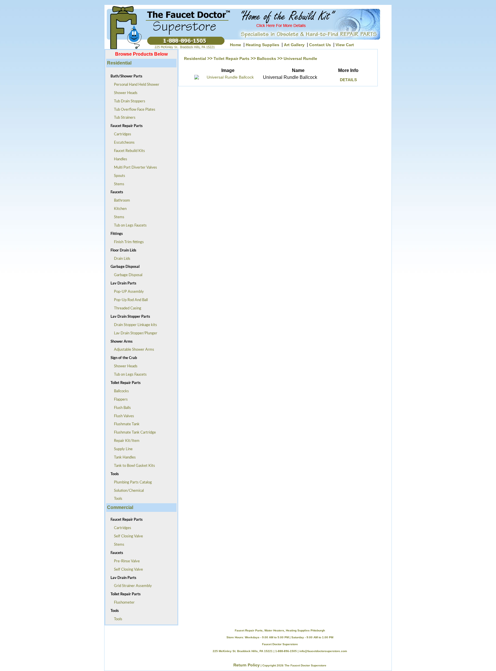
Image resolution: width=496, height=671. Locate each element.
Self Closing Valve (127, 536)
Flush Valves (122, 416)
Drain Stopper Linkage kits (134, 325)
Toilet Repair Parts (231, 58)
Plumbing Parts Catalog (131, 482)
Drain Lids (120, 259)
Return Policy (246, 665)
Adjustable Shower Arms (132, 350)
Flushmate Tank (125, 424)
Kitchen (119, 209)
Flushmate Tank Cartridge (133, 432)
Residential (195, 58)
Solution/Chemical (127, 491)
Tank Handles (123, 457)
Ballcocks (120, 391)
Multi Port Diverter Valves (134, 167)
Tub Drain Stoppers (128, 101)
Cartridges (121, 134)
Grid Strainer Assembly (131, 586)
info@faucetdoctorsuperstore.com (323, 651)
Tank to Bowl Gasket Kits (133, 466)
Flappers (119, 399)
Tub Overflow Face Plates (133, 110)
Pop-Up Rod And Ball (129, 300)
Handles (119, 159)
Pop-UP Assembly (127, 292)
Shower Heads (124, 93)
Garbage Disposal (126, 275)
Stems (117, 184)
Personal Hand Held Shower (135, 85)
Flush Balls (121, 408)
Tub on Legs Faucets (129, 225)
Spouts (118, 176)
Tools (116, 499)
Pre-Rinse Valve (125, 561)
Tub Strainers (123, 118)
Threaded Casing (126, 308)
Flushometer (123, 602)
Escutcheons (123, 143)
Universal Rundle (300, 58)
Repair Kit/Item (125, 441)
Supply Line (122, 449)
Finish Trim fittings (127, 242)
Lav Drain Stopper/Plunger (134, 333)
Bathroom (120, 200)
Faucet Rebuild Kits (128, 151)
